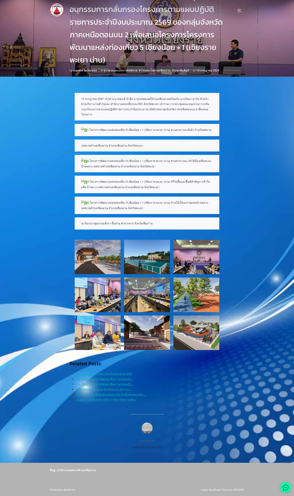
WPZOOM (238, 489)
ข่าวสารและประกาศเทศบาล (120, 70)
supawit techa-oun (85, 70)
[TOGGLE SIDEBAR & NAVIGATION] (240, 10)
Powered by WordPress (62, 489)
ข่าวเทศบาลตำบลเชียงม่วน (154, 70)
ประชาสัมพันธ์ (180, 70)
